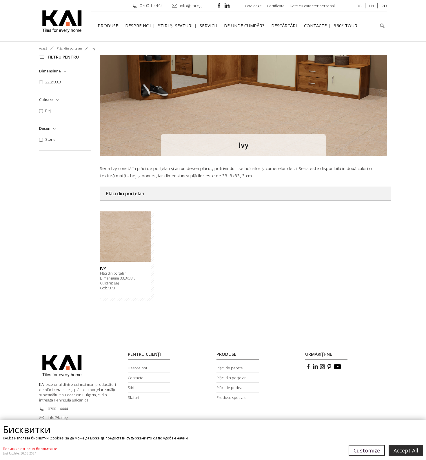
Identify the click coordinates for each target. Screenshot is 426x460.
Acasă (43, 48)
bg (359, 5)
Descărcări (284, 25)
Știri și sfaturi (175, 25)
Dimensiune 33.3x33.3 (118, 278)
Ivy (103, 268)
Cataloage (253, 5)
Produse (108, 25)
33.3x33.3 (53, 82)
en (371, 5)
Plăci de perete (229, 367)
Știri (131, 387)
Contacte (315, 25)
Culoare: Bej (109, 283)
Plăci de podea (229, 387)
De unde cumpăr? (244, 25)
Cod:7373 (107, 288)
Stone (50, 139)
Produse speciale (231, 397)
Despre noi (138, 25)
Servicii (208, 25)
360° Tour (345, 25)
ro (384, 5)
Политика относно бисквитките (30, 448)
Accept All (406, 450)
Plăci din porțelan (113, 273)
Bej (48, 111)
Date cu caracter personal (312, 5)
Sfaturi (133, 397)
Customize (367, 450)
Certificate (276, 5)
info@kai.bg (190, 5)
